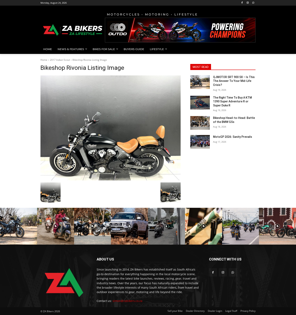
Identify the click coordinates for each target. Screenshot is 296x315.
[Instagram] (247, 3)
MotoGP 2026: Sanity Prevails (232, 136)
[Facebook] (242, 3)
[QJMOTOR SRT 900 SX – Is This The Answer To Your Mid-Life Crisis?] (200, 82)
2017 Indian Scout (60, 60)
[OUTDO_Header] (180, 30)
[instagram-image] (18, 226)
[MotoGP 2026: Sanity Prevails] (200, 142)
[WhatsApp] (253, 3)
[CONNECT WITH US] (232, 265)
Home (43, 60)
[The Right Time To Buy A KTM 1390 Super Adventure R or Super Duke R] (200, 102)
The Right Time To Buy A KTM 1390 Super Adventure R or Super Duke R (232, 101)
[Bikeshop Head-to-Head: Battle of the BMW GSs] (200, 123)
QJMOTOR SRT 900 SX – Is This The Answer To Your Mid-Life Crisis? (234, 80)
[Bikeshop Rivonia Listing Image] (110, 127)
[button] (251, 49)
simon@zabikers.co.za (127, 301)
